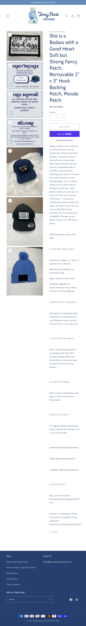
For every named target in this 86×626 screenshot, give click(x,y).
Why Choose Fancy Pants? (17, 562)
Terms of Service (13, 584)
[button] (8, 16)
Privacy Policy (12, 579)
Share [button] (54, 532)
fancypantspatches (38, 621)
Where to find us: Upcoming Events (21, 567)
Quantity (52, 112)
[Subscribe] (50, 599)
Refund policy (12, 573)
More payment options (64, 140)
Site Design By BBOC (52, 621)
